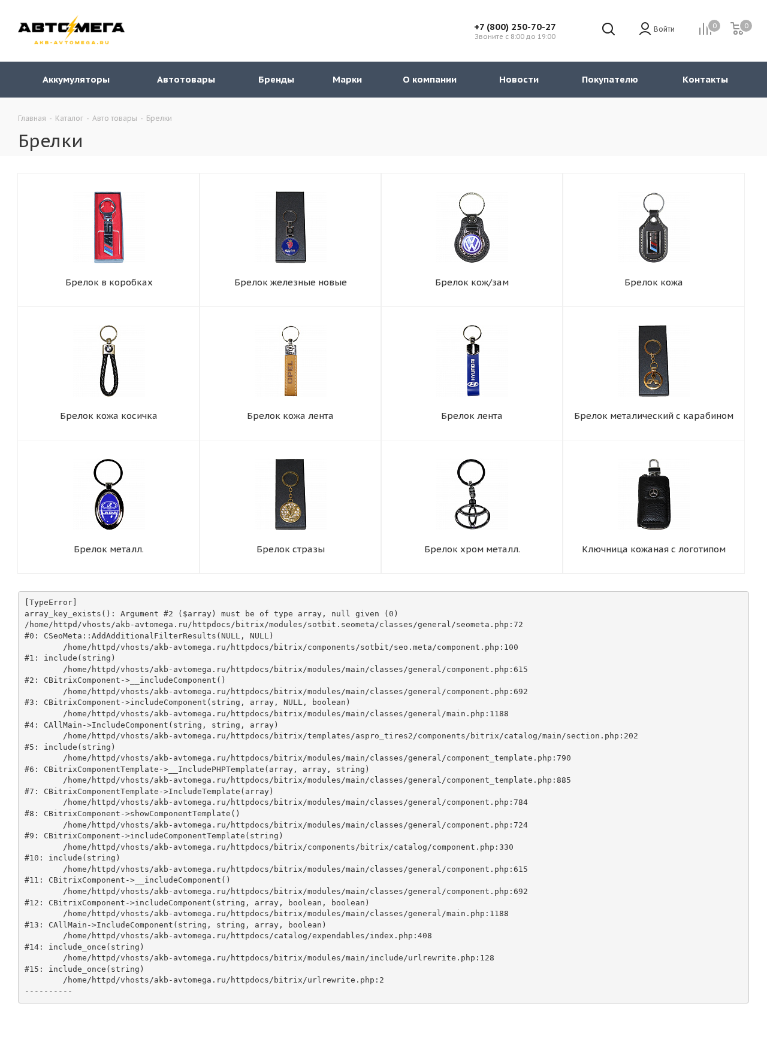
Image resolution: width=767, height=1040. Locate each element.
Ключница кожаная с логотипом (654, 549)
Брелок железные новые (290, 282)
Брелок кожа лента (290, 415)
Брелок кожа (653, 282)
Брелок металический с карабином (653, 415)
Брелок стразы (290, 549)
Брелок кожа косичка (109, 415)
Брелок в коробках (109, 282)
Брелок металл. (109, 549)
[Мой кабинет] (645, 30)
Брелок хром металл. (472, 549)
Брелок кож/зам (472, 282)
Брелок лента (472, 415)
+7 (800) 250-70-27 (515, 26)
